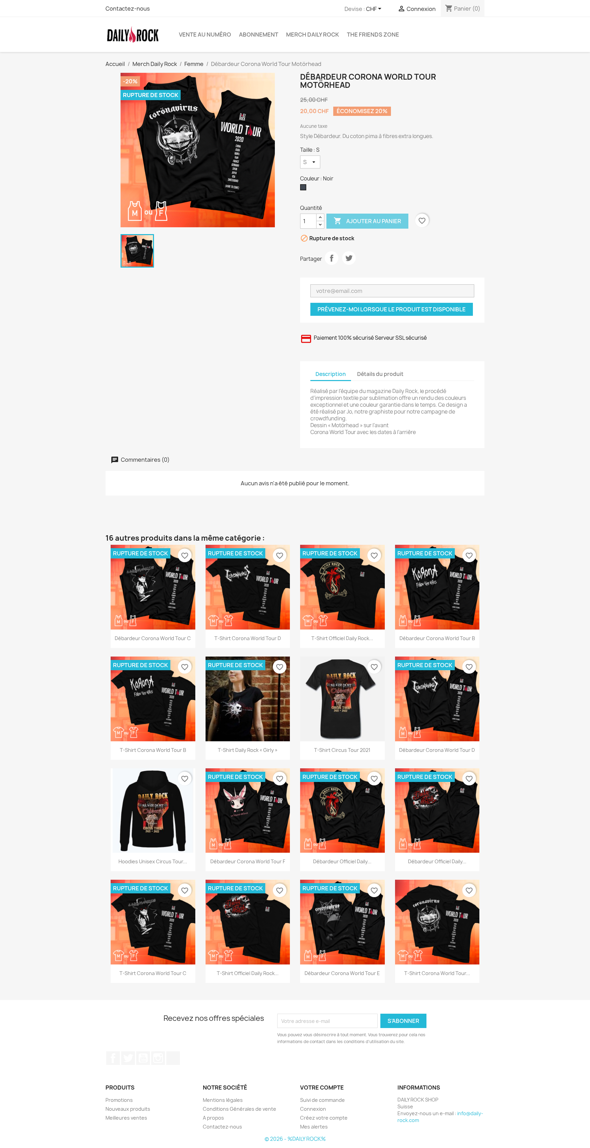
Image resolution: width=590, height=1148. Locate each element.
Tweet (349, 258)
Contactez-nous (128, 8)
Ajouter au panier (367, 221)
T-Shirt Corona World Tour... (437, 973)
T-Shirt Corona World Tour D (247, 638)
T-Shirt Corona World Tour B (153, 750)
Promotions (119, 1100)
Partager (331, 258)
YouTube (143, 1058)
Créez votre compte (324, 1118)
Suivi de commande (322, 1100)
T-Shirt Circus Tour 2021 (342, 750)
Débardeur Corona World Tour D (437, 750)
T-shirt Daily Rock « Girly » (248, 750)
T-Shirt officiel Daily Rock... (342, 638)
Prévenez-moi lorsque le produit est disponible (392, 309)
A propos (213, 1118)
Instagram (158, 1058)
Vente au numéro (205, 34)
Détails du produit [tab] (380, 374)
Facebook (113, 1058)
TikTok (173, 1058)
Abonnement (258, 34)
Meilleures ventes (126, 1118)
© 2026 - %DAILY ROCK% (295, 1139)
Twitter (128, 1058)
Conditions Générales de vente (239, 1109)
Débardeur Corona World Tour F (247, 861)
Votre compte (322, 1087)
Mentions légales (223, 1100)
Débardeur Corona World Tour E (342, 973)
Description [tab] (330, 374)
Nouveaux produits (128, 1109)
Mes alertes (314, 1126)
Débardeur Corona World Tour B (437, 638)
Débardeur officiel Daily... (342, 861)
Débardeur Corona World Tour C (153, 638)
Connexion (313, 1109)
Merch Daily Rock (312, 34)
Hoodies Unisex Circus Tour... (152, 861)
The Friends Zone (373, 34)
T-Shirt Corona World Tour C (153, 973)
